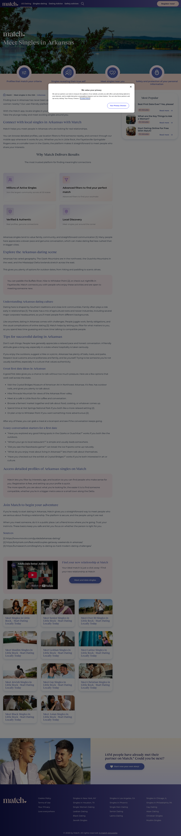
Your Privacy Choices (118, 105)
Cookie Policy (85, 98)
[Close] (131, 87)
